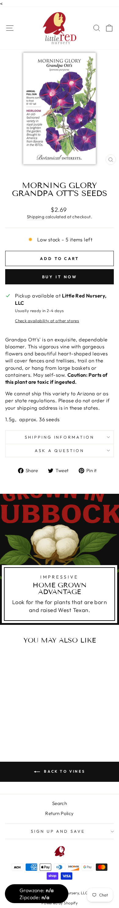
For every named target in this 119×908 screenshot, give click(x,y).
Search (59, 803)
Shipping (35, 216)
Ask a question (59, 450)
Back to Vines (63, 771)
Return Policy (59, 813)
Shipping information (60, 437)
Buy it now (59, 276)
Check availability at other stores (47, 320)
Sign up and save (58, 831)
